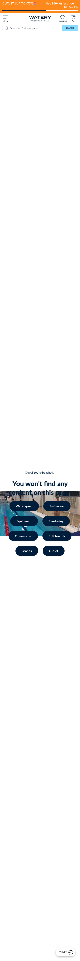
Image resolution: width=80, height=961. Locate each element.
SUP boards (57, 536)
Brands (27, 551)
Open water (23, 536)
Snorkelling (35, 917)
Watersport (24, 506)
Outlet (53, 551)
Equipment (24, 521)
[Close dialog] (63, 844)
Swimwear (57, 506)
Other (35, 926)
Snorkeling (56, 521)
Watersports (35, 898)
